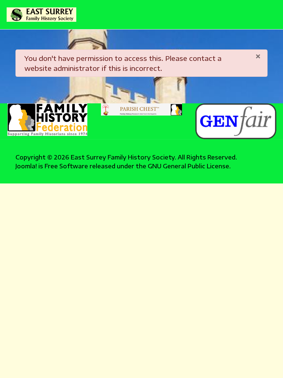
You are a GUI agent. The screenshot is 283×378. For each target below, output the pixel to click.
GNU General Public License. (189, 165)
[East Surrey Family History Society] (41, 14)
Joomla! (26, 165)
